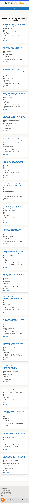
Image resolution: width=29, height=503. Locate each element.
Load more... (14, 479)
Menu (15, 8)
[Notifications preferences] (3, 500)
